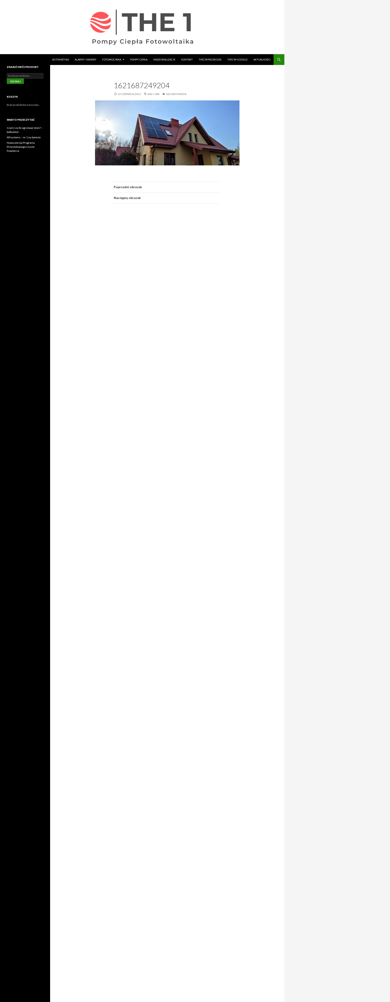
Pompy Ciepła (138, 59)
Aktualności (262, 59)
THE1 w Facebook (210, 59)
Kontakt (187, 59)
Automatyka (60, 59)
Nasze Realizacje (164, 59)
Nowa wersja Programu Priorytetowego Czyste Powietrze (21, 147)
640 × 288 (153, 94)
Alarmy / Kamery (85, 59)
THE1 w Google (237, 59)
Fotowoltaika (111, 59)
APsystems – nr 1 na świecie (24, 137)
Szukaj (15, 81)
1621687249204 (176, 94)
